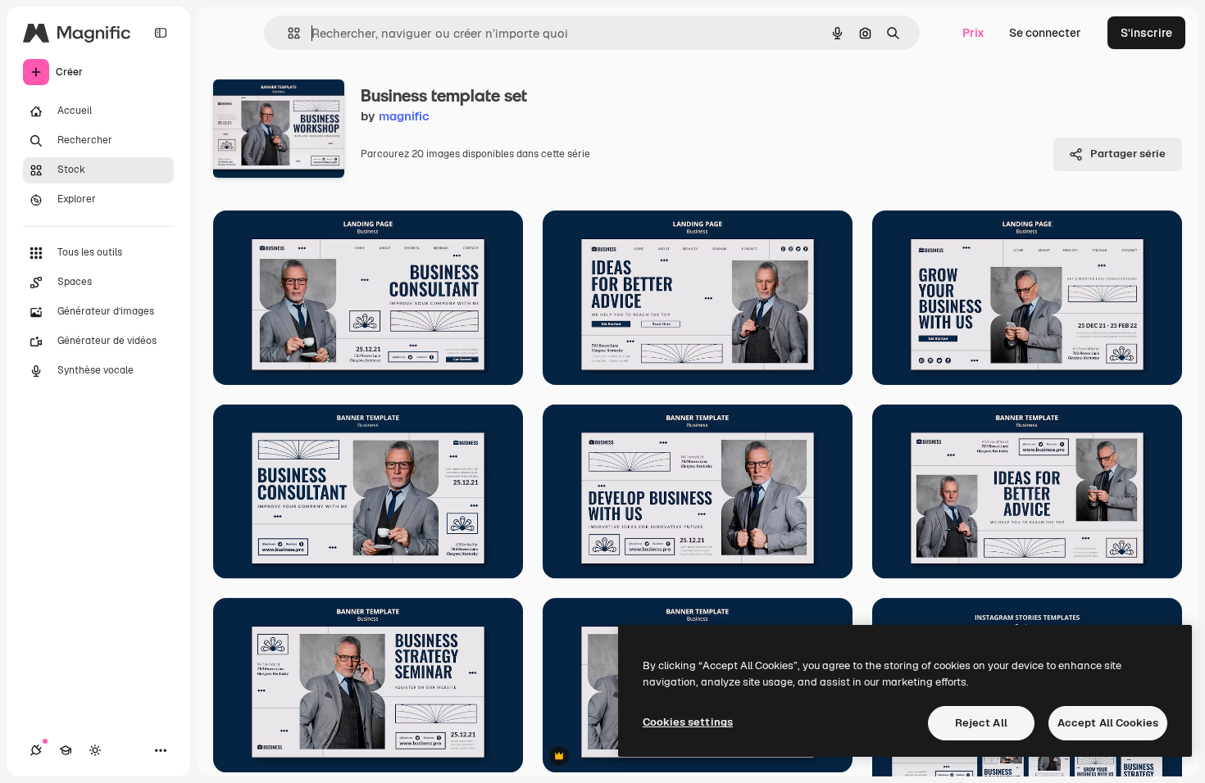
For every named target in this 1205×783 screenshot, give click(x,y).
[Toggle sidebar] (161, 33)
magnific (404, 116)
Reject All (981, 723)
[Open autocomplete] (287, 33)
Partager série (1128, 154)
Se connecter (1045, 32)
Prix (973, 32)
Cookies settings (688, 722)
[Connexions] (36, 750)
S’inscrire (1146, 32)
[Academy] (65, 750)
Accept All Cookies (1107, 723)
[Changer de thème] (95, 750)
